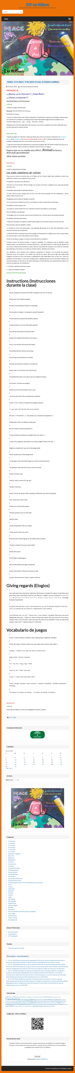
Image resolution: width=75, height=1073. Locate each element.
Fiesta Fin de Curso (60, 1001)
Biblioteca (11, 858)
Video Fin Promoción (49, 1006)
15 (61, 760)
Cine (44, 997)
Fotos (10, 884)
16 (6, 762)
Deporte (32, 999)
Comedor (11, 866)
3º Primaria (11, 845)
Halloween (11, 889)
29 (61, 764)
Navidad (10, 907)
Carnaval (11, 862)
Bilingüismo (11, 860)
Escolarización (21, 1001)
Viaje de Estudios (38, 1006)
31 (15, 766)
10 (15, 760)
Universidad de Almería (26, 1006)
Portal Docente (13, 932)
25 (24, 764)
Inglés (10, 897)
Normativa (11, 909)
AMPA (7, 997)
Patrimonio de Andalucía (47, 1004)
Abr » (11, 768)
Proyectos (65, 1004)
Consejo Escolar (56, 997)
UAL (20, 1006)
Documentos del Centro (15, 878)
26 (34, 764)
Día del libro (12, 876)
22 (61, 762)
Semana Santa (12, 915)
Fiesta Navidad (9, 1002)
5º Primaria (11, 849)
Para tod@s (12, 717)
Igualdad (10, 891)
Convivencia (12, 999)
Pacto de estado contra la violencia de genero (22, 911)
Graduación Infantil (25, 1002)
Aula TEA (11, 856)
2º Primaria (11, 843)
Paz (56, 1004)
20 (43, 762)
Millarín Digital (12, 905)
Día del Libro (57, 999)
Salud (7, 1006)
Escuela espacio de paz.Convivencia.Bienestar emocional (25, 882)
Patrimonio (36, 1004)
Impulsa (10, 893)
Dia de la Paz (39, 999)
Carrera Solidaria (28, 997)
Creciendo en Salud (14, 868)
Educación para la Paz (14, 880)
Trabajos (16, 1006)
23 (6, 764)
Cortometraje (24, 999)
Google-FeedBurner (41, 1059)
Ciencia (41, 997)
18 (24, 762)
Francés (10, 887)
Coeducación (12, 864)
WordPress (55, 1068)
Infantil (10, 895)
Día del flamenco (13, 874)
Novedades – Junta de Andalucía (18, 956)
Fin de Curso (17, 1002)
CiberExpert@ (36, 997)
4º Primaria (11, 847)
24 (15, 764)
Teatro (11, 1006)
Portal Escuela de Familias (16, 948)
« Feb (7, 768)
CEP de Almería (13, 936)
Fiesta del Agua (51, 1001)
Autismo (11, 997)
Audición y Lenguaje (14, 853)
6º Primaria (11, 851)
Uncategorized (12, 920)
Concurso (49, 997)
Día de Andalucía (13, 870)
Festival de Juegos (41, 1001)
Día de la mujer (12, 872)
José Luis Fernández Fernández (29, 86)
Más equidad (12, 901)
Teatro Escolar (12, 918)
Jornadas (63, 1002)
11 (24, 760)
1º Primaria (11, 841)
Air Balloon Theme (66, 1068)
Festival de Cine (31, 1001)
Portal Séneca (12, 934)
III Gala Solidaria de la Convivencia (48, 1002)
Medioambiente (11, 1004)
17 (15, 762)
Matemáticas (12, 903)
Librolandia (11, 899)
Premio (60, 1004)
